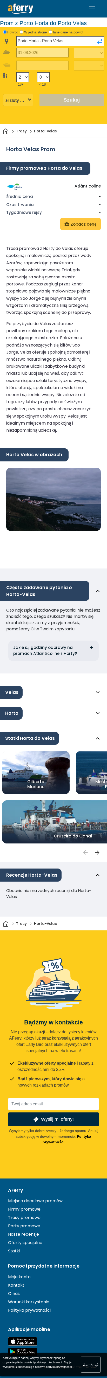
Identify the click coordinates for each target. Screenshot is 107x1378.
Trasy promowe (24, 1218)
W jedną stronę (35, 32)
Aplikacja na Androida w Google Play (22, 1352)
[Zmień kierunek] (99, 41)
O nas (14, 1294)
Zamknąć (90, 1364)
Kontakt (16, 1285)
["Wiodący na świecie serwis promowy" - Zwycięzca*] (20, 8)
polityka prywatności (59, 1366)
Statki (14, 1251)
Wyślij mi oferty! (57, 1119)
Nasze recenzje (23, 1234)
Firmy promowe (24, 1209)
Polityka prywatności (29, 1310)
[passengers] (85, 852)
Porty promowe (24, 1226)
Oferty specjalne (25, 1243)
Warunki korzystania (28, 1302)
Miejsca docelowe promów (35, 1201)
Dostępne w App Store (22, 1341)
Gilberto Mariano (36, 784)
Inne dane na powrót (68, 32)
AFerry (15, 1190)
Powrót (12, 32)
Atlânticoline (88, 186)
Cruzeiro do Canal (73, 836)
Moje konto (19, 1277)
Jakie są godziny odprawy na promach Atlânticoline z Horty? (45, 650)
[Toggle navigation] (92, 9)
